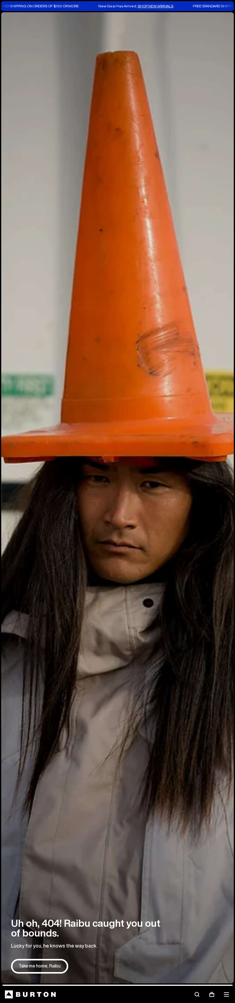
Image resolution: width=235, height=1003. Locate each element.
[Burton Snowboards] (30, 994)
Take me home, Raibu (40, 966)
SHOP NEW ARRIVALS (116, 6)
